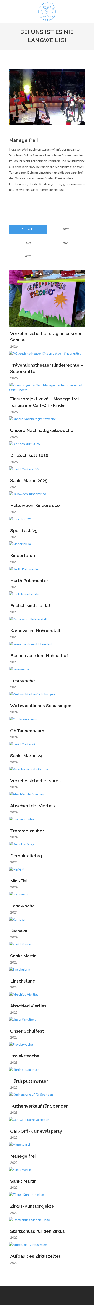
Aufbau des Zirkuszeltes (35, 1256)
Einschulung (22, 980)
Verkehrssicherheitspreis (36, 780)
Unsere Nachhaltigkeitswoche (41, 430)
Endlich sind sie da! (30, 605)
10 (66, 274)
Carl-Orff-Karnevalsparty (36, 1131)
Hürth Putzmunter (29, 580)
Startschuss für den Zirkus (37, 1231)
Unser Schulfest (27, 1030)
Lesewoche (22, 680)
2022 (14, 1162)
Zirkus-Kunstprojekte (32, 1206)
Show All (28, 229)
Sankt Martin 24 (26, 755)
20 (80, 1021)
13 (77, 274)
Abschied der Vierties (32, 805)
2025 (28, 243)
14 (81, 274)
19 (81, 446)
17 (73, 446)
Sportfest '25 (23, 530)
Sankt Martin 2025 (28, 480)
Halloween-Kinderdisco (35, 505)
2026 (66, 229)
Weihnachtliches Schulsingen (40, 705)
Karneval (19, 930)
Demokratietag (26, 855)
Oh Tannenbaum (27, 730)
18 (77, 446)
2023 (28, 256)
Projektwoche (24, 1055)
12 (73, 274)
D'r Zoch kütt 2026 (29, 455)
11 (70, 274)
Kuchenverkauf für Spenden (39, 1105)
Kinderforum (23, 555)
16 (70, 446)
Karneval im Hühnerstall (35, 630)
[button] (15, 97)
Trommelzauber (27, 830)
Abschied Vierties (28, 1005)
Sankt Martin (23, 955)
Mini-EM (18, 880)
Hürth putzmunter (29, 1081)
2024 (66, 243)
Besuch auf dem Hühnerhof (39, 655)
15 (81, 387)
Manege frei (23, 1156)
